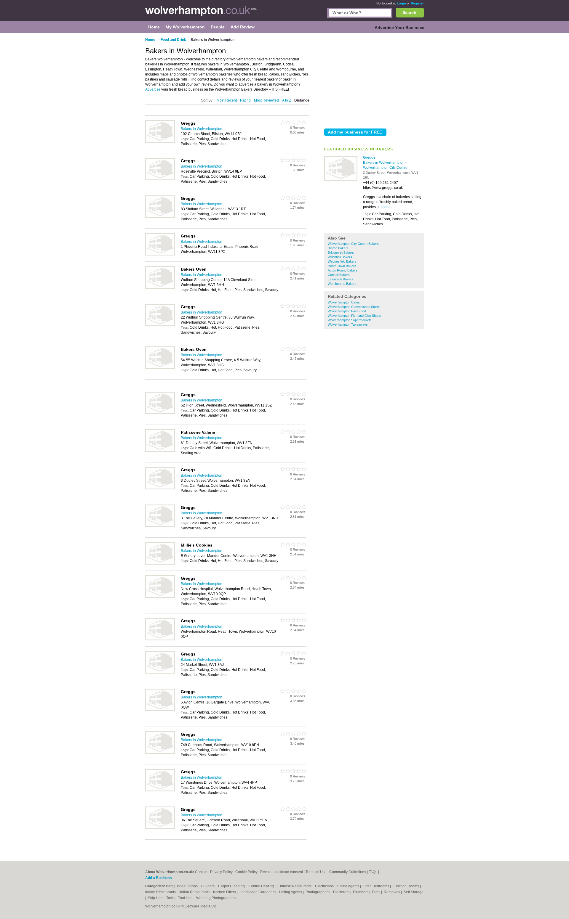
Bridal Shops (188, 886)
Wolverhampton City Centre (385, 168)
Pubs (376, 892)
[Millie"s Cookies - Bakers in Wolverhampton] (160, 563)
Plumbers (361, 892)
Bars (170, 886)
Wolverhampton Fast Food (347, 311)
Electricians (325, 886)
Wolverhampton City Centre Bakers (353, 243)
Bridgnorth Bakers (341, 252)
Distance (301, 100)
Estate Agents (348, 886)
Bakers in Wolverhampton (384, 162)
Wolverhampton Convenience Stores (354, 307)
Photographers (318, 892)
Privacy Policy (221, 872)
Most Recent (227, 100)
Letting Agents (291, 892)
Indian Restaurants (161, 892)
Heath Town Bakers (342, 266)
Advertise (152, 89)
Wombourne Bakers (342, 283)
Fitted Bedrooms (376, 886)
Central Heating (261, 886)
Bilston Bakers (338, 248)
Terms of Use (316, 872)
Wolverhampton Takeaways (348, 324)
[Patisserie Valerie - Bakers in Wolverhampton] (160, 451)
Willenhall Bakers (340, 257)
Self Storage (413, 892)
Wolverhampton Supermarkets (350, 320)
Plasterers (341, 892)
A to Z (286, 100)
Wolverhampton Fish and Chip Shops (354, 315)
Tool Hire (186, 898)
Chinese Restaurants (294, 886)
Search (409, 12)
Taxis (170, 898)
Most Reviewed (266, 100)
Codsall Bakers (339, 275)
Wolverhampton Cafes (344, 302)
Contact (201, 872)
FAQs (373, 872)
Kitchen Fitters (225, 892)
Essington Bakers (340, 279)
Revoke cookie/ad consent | (283, 872)
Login (401, 3)
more (385, 207)
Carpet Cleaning (232, 886)
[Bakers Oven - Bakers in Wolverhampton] (160, 287)
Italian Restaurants (194, 892)
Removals (392, 892)
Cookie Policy (246, 872)
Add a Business (158, 878)
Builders (208, 886)
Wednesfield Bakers (342, 261)
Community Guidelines (347, 872)
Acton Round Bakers (343, 270)
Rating (245, 100)
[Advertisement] (374, 79)
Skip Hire (156, 898)
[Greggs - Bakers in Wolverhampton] (340, 180)
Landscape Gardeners (257, 892)
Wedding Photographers (216, 898)
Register (417, 3)
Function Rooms (406, 886)
